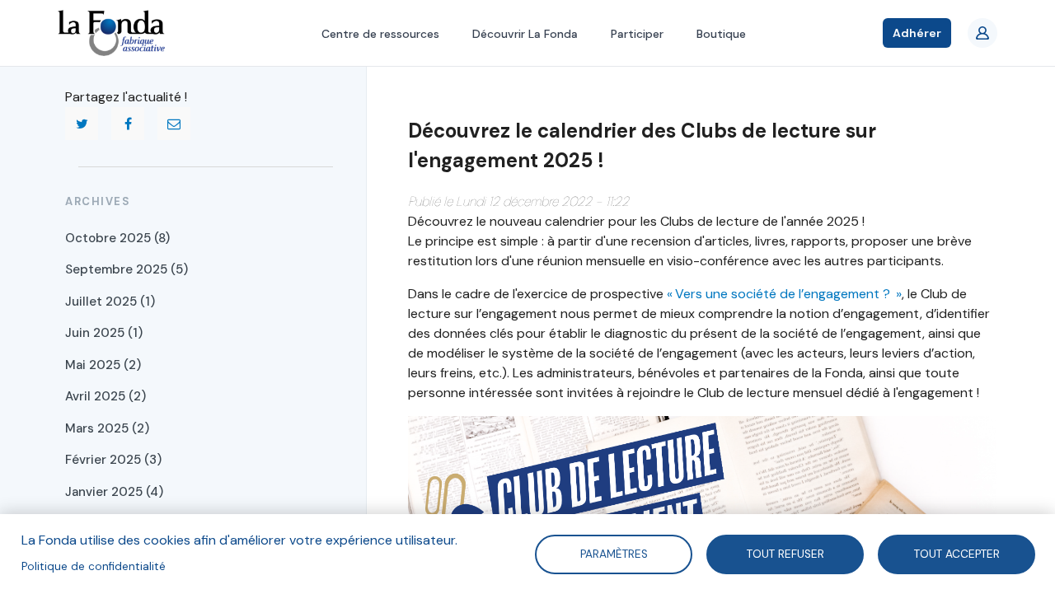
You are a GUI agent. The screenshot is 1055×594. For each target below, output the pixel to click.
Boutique (721, 33)
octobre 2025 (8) (117, 238)
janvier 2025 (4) (114, 492)
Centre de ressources (380, 33)
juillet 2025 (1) (110, 301)
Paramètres (613, 553)
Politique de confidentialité (93, 566)
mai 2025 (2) (103, 365)
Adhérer (917, 33)
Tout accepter (956, 553)
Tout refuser (784, 553)
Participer (637, 33)
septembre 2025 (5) (126, 269)
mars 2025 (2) (107, 428)
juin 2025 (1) (104, 333)
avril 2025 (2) (105, 396)
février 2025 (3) (113, 459)
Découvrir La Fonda (525, 33)
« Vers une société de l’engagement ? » (784, 293)
